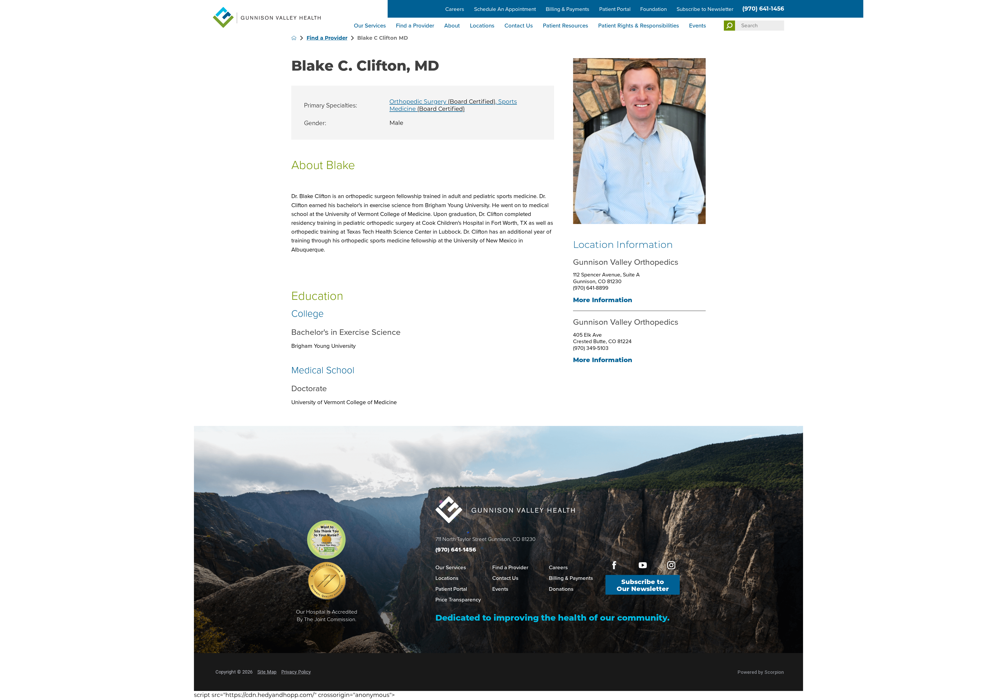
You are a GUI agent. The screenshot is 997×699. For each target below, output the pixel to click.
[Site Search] (729, 26)
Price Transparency (458, 599)
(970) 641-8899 (590, 288)
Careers (454, 9)
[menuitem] (370, 26)
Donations (561, 589)
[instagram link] (671, 565)
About (452, 25)
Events (697, 25)
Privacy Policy (296, 672)
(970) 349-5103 (591, 348)
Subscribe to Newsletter (705, 9)
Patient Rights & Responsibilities (638, 25)
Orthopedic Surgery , (443, 101)
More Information (602, 299)
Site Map (267, 672)
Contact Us (518, 25)
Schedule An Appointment (505, 9)
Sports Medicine (453, 105)
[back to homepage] (294, 37)
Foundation (653, 9)
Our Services (370, 25)
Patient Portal (615, 9)
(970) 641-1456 (763, 9)
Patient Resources (565, 25)
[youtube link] (643, 565)
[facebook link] (614, 565)
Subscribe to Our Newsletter (643, 585)
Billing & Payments (567, 9)
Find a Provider (415, 25)
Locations (482, 25)
